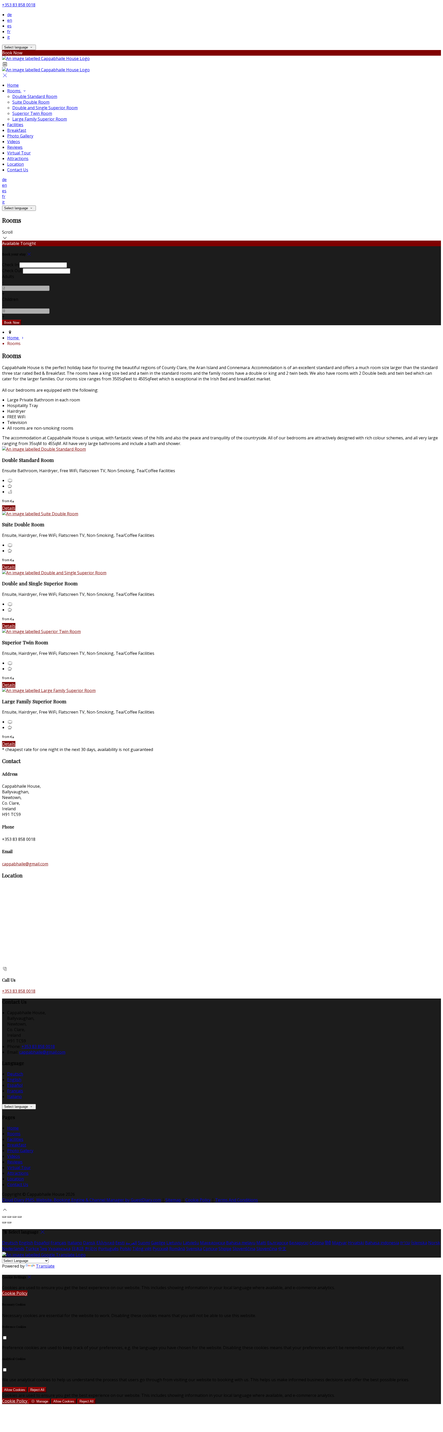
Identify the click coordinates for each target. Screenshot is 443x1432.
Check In (10, 265)
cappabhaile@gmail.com (25, 864)
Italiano (14, 1096)
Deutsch (15, 1074)
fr (9, 31)
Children (10, 299)
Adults (8, 276)
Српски (210, 1248)
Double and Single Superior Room (45, 108)
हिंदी (328, 1243)
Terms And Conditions (236, 1200)
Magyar (339, 1243)
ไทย (43, 1248)
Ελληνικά (105, 1243)
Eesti (120, 1243)
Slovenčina (266, 1248)
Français (15, 1091)
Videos (13, 141)
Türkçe (32, 1248)
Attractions (17, 158)
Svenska (194, 1248)
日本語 (78, 1248)
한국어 (91, 1248)
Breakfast (16, 130)
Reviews (15, 147)
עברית (405, 1243)
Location (15, 164)
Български (277, 1243)
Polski (125, 1248)
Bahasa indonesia (382, 1243)
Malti (261, 1243)
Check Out (12, 270)
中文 (282, 1248)
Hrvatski (356, 1243)
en (9, 20)
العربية (131, 1243)
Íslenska (419, 1243)
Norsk (434, 1243)
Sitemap (173, 1200)
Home (13, 85)
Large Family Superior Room (39, 119)
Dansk (89, 1243)
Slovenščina (244, 1248)
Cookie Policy (198, 1200)
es (9, 26)
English (14, 1079)
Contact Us (17, 170)
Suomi (144, 1243)
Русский (160, 1248)
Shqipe (224, 1248)
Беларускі (298, 1243)
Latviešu (191, 1243)
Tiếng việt (142, 1248)
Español (15, 1085)
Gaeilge (158, 1243)
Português (108, 1248)
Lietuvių (174, 1243)
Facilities (15, 124)
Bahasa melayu (240, 1243)
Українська (59, 1248)
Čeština (316, 1243)
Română (177, 1248)
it (8, 37)
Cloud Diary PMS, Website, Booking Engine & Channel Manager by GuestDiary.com (81, 1200)
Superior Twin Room (32, 113)
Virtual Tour (19, 153)
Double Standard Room (34, 96)
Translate (45, 1266)
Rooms (14, 91)
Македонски (212, 1243)
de (9, 14)
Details (8, 508)
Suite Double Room (30, 102)
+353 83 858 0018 (18, 5)
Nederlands (13, 1248)
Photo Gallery (20, 136)
